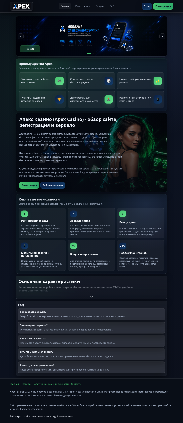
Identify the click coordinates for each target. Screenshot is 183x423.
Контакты (76, 384)
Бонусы (100, 6)
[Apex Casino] (21, 6)
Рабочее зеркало (53, 185)
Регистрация (82, 6)
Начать (30, 48)
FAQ (112, 6)
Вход (147, 6)
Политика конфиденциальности (51, 384)
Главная (64, 6)
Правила (26, 384)
